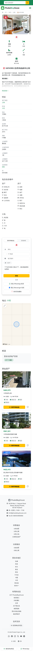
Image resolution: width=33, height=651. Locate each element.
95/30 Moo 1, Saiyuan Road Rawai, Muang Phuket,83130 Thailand (17, 506)
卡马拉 (16, 575)
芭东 (16, 572)
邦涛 (16, 564)
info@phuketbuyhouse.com (17, 513)
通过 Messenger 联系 (17, 288)
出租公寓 (16, 550)
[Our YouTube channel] (21, 636)
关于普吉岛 (16, 606)
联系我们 (16, 598)
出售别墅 (16, 529)
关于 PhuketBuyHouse (16, 595)
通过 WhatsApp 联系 (17, 284)
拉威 (16, 561)
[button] (16, 585)
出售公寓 (16, 531)
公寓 (14, 12)
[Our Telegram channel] (24, 636)
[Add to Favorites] (28, 407)
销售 (3, 167)
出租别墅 (16, 548)
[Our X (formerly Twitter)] (18, 636)
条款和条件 (16, 614)
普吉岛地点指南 (16, 611)
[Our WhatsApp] (9, 636)
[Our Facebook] (12, 636)
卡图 (16, 577)
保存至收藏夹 (17, 291)
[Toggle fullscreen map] (4, 305)
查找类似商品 (10, 649)
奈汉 (16, 567)
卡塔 (9, 12)
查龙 (16, 569)
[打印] (28, 17)
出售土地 (16, 534)
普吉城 (16, 583)
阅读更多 (4, 91)
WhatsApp (26, 649)
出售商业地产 (16, 537)
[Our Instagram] (15, 636)
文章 (16, 603)
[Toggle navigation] (30, 8)
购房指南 (16, 608)
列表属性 (16, 600)
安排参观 (23, 240)
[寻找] (27, 2)
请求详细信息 (10, 240)
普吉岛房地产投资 (11, 356)
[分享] (24, 17)
